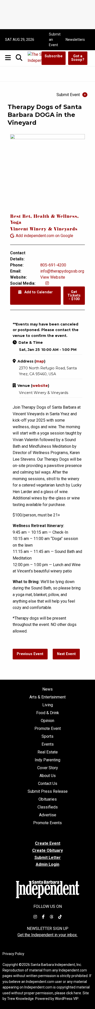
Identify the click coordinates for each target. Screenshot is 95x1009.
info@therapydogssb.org (62, 271)
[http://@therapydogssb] (47, 283)
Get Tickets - (74, 295)
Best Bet (20, 216)
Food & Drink (47, 713)
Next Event (66, 654)
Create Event (47, 843)
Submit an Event (55, 39)
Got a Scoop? (77, 58)
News (47, 689)
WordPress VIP (67, 999)
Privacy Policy (13, 954)
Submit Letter (47, 857)
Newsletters (75, 40)
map (40, 361)
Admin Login (47, 864)
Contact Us (47, 784)
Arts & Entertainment (47, 697)
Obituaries (48, 799)
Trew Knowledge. (20, 999)
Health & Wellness (55, 216)
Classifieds (47, 807)
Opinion (47, 721)
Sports (47, 736)
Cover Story (47, 768)
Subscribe (54, 56)
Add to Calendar (38, 292)
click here (73, 993)
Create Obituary (47, 850)
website (40, 385)
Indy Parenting (47, 760)
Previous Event (30, 654)
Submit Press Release (48, 791)
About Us (48, 776)
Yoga (16, 223)
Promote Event (47, 729)
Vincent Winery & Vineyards (44, 229)
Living (47, 705)
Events (48, 744)
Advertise (47, 815)
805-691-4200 (53, 265)
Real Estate (47, 752)
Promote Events (47, 823)
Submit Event (68, 94)
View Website (52, 277)
